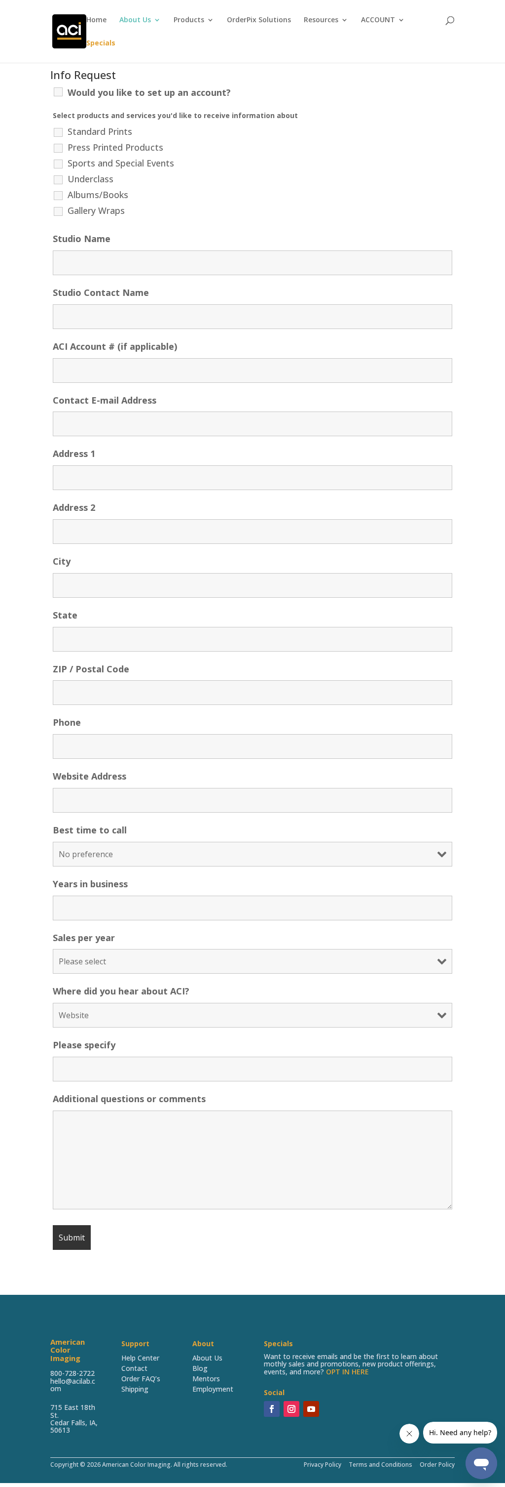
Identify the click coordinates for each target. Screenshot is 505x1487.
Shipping (134, 1389)
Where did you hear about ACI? (121, 991)
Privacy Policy (322, 1464)
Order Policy (436, 1464)
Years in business (90, 884)
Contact (134, 1368)
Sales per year (84, 938)
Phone (67, 722)
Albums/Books (98, 195)
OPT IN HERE (347, 1371)
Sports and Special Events (121, 163)
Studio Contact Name (101, 292)
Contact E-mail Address (104, 400)
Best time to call (90, 830)
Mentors (206, 1378)
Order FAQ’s (140, 1378)
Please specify (84, 1045)
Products (189, 20)
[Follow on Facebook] (272, 1409)
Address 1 (74, 453)
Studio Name (81, 239)
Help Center (140, 1358)
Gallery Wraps (96, 210)
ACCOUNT (378, 20)
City (62, 561)
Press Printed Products (115, 147)
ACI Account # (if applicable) (115, 346)
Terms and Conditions (380, 1464)
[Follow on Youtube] (311, 1409)
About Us (135, 20)
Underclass (90, 179)
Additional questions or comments (129, 1099)
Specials (100, 43)
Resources (321, 20)
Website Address (89, 776)
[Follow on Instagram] (291, 1409)
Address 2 (74, 507)
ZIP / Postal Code (91, 669)
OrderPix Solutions (259, 20)
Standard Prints (100, 131)
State (65, 615)
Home (96, 20)
